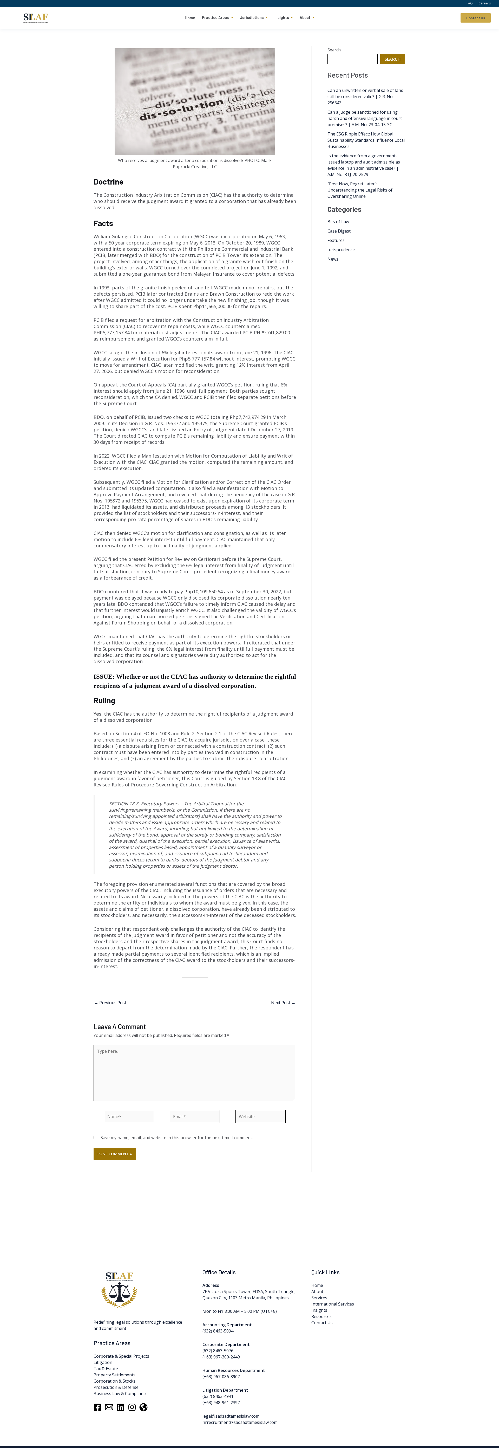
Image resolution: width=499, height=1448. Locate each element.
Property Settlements (114, 1375)
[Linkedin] (120, 1407)
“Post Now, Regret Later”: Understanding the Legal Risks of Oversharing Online (359, 190)
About (305, 17)
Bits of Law (338, 222)
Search (334, 50)
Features (336, 240)
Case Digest (339, 231)
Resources (321, 1316)
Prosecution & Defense (116, 1387)
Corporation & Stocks (114, 1381)
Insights (281, 17)
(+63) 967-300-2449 (221, 1357)
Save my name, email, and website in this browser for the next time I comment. (177, 1137)
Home (190, 17)
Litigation (103, 1362)
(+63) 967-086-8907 (221, 1376)
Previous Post (110, 1003)
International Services (332, 1304)
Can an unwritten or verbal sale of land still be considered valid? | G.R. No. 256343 (365, 96)
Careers (484, 3)
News (332, 259)
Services (319, 1298)
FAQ (470, 3)
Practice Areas (215, 17)
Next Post (283, 1003)
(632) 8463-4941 (217, 1396)
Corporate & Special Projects (121, 1356)
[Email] (109, 1407)
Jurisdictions (252, 17)
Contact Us (475, 18)
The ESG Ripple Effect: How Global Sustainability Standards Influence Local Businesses (366, 140)
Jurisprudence (341, 250)
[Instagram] (132, 1407)
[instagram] (143, 1407)
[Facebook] (98, 1407)
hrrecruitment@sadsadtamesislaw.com (240, 1422)
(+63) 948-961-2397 (221, 1402)
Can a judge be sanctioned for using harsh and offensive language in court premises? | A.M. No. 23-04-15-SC (364, 118)
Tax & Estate (106, 1368)
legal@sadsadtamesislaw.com (230, 1416)
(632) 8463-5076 (217, 1351)
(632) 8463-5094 (217, 1331)
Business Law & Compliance (121, 1393)
